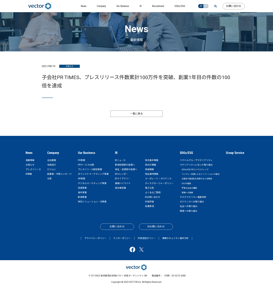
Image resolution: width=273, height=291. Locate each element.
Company (53, 153)
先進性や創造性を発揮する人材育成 (197, 179)
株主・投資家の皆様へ (126, 169)
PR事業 (81, 160)
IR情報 (29, 174)
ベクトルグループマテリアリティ (196, 160)
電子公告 (149, 188)
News (29, 153)
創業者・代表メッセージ (59, 174)
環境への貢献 (187, 193)
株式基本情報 (151, 160)
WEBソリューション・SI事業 (92, 201)
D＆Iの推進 (186, 183)
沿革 (49, 178)
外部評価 (149, 201)
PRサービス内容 (86, 165)
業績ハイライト (122, 183)
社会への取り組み (188, 206)
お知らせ (30, 165)
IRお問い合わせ (152, 197)
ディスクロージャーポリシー (159, 183)
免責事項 (149, 206)
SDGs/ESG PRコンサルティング (195, 169)
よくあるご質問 (153, 192)
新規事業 (82, 197)
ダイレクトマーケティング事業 (93, 174)
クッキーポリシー (122, 238)
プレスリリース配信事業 (90, 169)
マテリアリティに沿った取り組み (196, 165)
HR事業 (81, 178)
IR (116, 153)
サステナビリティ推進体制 (193, 197)
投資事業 (82, 188)
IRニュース (120, 160)
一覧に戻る (136, 113)
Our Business (86, 153)
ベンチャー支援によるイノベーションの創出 (201, 174)
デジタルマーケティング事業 (92, 183)
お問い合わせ (233, 6)
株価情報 (149, 169)
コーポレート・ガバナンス (158, 178)
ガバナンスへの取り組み (192, 201)
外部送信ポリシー (146, 238)
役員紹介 (51, 165)
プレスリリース (33, 169)
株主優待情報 (151, 174)
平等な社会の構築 (189, 188)
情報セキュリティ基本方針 (175, 238)
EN (206, 6)
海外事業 (82, 192)
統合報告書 (120, 188)
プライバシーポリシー (95, 238)
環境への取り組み (188, 211)
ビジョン (51, 169)
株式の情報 (150, 165)
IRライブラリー (122, 178)
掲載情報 (30, 160)
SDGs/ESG (186, 153)
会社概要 (51, 160)
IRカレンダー (121, 174)
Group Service (235, 153)
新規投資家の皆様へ (125, 165)
